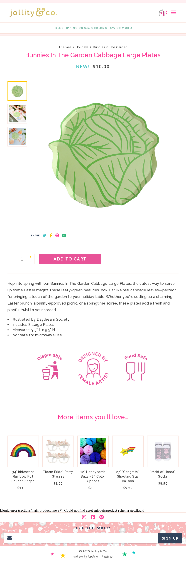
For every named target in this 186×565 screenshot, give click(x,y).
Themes (65, 47)
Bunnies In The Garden (110, 47)
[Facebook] (93, 517)
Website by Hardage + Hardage (93, 557)
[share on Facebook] (51, 235)
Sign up (170, 538)
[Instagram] (84, 517)
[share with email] (64, 235)
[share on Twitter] (44, 235)
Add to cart (70, 258)
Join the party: (93, 528)
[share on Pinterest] (57, 235)
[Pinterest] (101, 517)
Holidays (82, 47)
